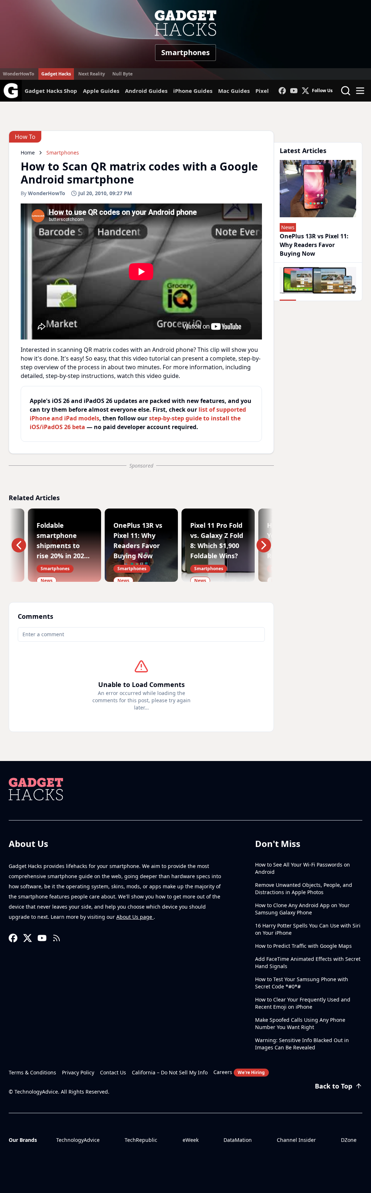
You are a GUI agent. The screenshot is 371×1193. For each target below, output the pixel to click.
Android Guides (146, 90)
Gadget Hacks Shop (51, 90)
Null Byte (122, 74)
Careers (239, 1072)
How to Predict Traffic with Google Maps (303, 945)
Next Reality (91, 74)
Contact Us (113, 1072)
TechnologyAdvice (78, 1139)
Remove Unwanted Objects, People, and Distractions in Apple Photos (303, 888)
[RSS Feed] (56, 938)
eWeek (191, 1139)
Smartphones (185, 52)
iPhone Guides (192, 90)
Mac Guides (234, 90)
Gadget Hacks (56, 74)
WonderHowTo (18, 74)
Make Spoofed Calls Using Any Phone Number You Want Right (300, 1023)
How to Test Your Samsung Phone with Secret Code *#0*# (301, 983)
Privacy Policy (78, 1072)
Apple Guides (101, 90)
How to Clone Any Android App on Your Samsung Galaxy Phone (302, 909)
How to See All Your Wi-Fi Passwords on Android (302, 868)
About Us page (135, 916)
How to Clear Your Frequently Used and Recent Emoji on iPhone (302, 1003)
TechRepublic (141, 1139)
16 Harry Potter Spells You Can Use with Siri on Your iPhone (307, 929)
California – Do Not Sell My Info (170, 1072)
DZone (349, 1139)
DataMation (238, 1139)
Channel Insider (296, 1139)
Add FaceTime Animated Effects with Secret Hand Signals (307, 962)
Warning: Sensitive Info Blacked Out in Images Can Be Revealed (302, 1044)
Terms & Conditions (32, 1072)
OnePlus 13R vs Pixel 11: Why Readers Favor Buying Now (314, 245)
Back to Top (333, 1086)
